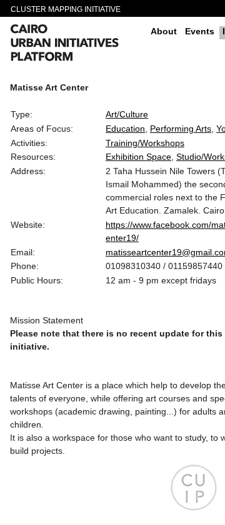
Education (125, 129)
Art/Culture (127, 114)
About (164, 31)
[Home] (75, 44)
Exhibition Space (138, 157)
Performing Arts (180, 129)
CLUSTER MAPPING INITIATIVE (66, 9)
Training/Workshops (145, 143)
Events (199, 31)
